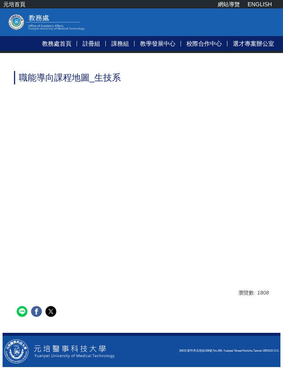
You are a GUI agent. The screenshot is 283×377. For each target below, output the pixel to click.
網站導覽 (229, 4)
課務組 (120, 43)
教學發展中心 (157, 43)
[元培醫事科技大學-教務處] (46, 29)
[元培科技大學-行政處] (59, 351)
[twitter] (51, 312)
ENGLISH (260, 4)
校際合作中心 (204, 43)
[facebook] (37, 312)
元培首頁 (14, 4)
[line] (23, 312)
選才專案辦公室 (253, 43)
